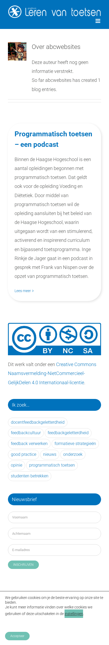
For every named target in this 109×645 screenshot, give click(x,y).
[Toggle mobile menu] (98, 21)
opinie (16, 465)
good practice (23, 454)
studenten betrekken (29, 475)
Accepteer (17, 636)
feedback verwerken (29, 443)
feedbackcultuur (26, 432)
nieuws (49, 454)
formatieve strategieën (75, 443)
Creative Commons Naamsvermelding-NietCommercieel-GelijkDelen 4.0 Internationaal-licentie (52, 373)
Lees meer (23, 291)
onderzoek (73, 454)
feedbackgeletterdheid (68, 432)
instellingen (74, 614)
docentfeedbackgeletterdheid (38, 422)
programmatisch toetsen (52, 465)
